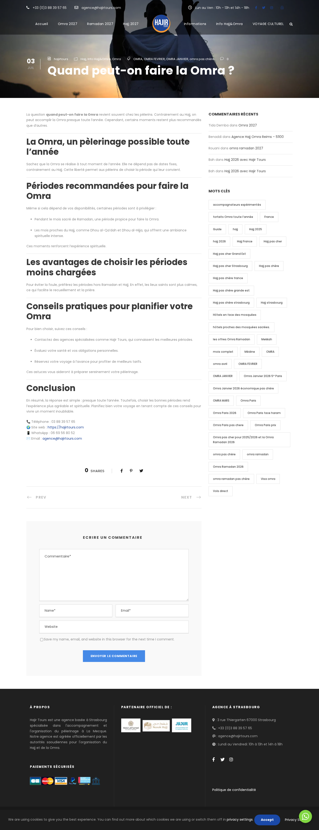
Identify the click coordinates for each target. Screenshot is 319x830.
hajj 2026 (219, 241)
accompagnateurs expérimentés (237, 205)
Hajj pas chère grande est (231, 290)
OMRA (137, 59)
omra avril (220, 364)
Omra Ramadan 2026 (228, 467)
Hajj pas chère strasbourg (231, 303)
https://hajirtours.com (66, 427)
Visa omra (268, 479)
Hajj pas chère (269, 266)
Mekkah (266, 339)
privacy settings (240, 819)
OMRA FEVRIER (154, 59)
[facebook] (256, 7)
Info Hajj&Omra (229, 24)
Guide (217, 229)
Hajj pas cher (273, 241)
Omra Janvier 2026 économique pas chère (243, 388)
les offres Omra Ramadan (231, 339)
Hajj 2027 (131, 24)
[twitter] (263, 7)
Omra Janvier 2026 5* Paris (263, 376)
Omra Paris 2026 (224, 413)
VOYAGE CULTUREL (268, 24)
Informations (195, 24)
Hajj (83, 59)
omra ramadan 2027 (246, 148)
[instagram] (271, 7)
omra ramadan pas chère (231, 479)
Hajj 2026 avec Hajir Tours (245, 159)
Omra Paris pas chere (228, 425)
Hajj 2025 (255, 229)
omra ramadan (258, 454)
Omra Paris (248, 400)
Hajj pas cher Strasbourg (230, 266)
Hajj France (244, 241)
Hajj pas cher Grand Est (229, 254)
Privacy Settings (298, 819)
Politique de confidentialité (234, 789)
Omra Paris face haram (264, 413)
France (269, 217)
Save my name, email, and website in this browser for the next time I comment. (109, 639)
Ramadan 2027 (100, 24)
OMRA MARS (221, 400)
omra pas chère (202, 59)
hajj (235, 229)
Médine (250, 352)
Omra (116, 59)
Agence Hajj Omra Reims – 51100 (257, 136)
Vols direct (220, 491)
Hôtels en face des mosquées (234, 315)
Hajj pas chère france (228, 278)
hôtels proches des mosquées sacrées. (241, 327)
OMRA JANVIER (177, 59)
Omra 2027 (68, 24)
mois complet (223, 352)
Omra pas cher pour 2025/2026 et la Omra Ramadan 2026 (243, 439)
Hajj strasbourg (272, 303)
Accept (267, 819)
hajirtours (61, 59)
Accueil (41, 24)
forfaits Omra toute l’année (233, 217)
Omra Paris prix (265, 425)
